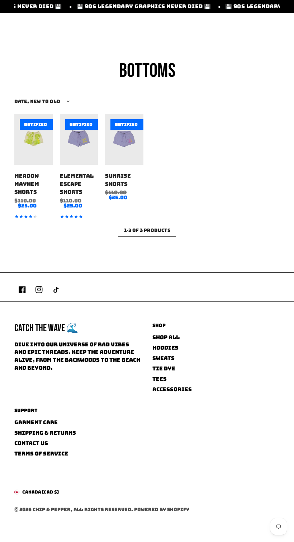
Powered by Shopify (161, 509)
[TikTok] (56, 290)
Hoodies (165, 347)
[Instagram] (39, 290)
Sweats (163, 358)
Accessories (172, 389)
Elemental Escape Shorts (77, 184)
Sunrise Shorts (118, 180)
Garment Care (36, 422)
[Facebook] (22, 290)
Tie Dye (163, 368)
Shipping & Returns (45, 432)
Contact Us (31, 443)
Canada (40, 492)
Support (26, 410)
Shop (159, 325)
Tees (159, 379)
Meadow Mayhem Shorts (26, 184)
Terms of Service (41, 453)
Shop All (166, 337)
